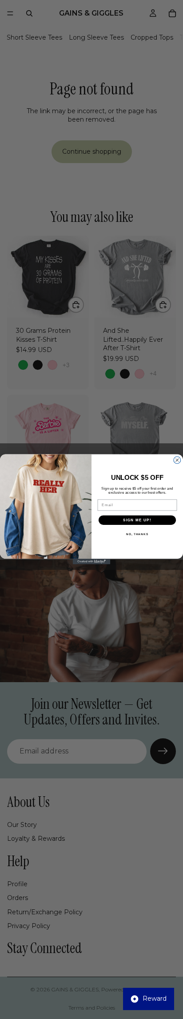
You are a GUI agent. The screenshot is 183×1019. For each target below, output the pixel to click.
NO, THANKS (137, 534)
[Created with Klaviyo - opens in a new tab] (92, 562)
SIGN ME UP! (137, 520)
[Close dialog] (177, 460)
